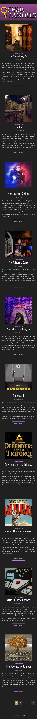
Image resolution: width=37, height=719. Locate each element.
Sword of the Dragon (18, 329)
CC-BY (13, 716)
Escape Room (18, 53)
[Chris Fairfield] (18, 12)
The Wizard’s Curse (19, 262)
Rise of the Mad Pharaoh (18, 531)
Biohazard (18, 396)
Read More (18, 86)
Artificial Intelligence (18, 600)
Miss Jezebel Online (18, 194)
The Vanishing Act (19, 56)
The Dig (18, 127)
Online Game (24, 191)
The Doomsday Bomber (18, 666)
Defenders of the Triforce (18, 464)
